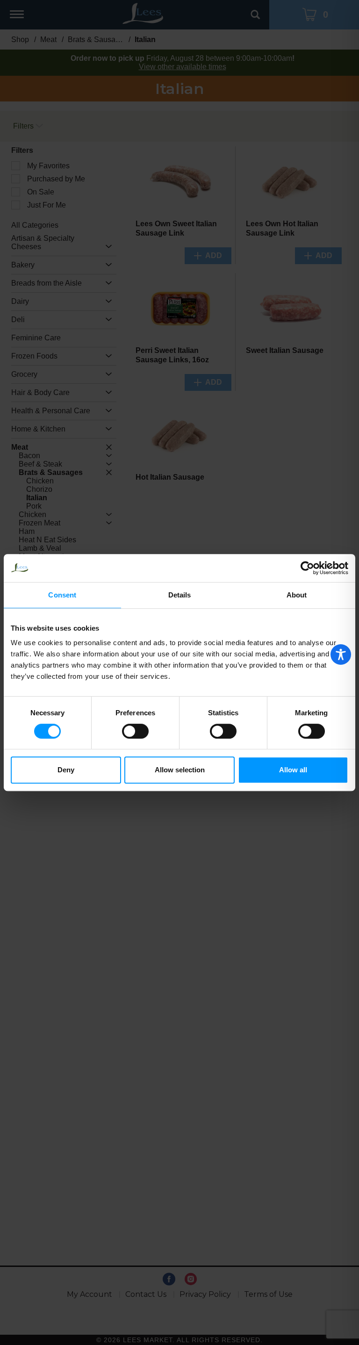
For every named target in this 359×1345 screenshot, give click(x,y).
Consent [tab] (62, 595)
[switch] (135, 731)
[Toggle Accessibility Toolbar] (341, 654)
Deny (65, 770)
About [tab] (297, 595)
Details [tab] (179, 595)
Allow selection (180, 770)
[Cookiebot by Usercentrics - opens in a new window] (307, 568)
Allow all (293, 770)
